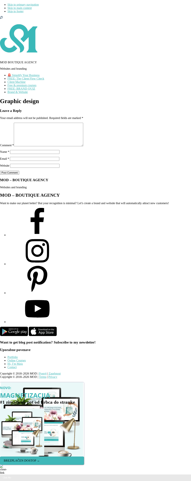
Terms (42, 376)
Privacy (52, 376)
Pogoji (43, 373)
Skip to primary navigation (23, 4)
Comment (7, 145)
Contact (12, 367)
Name (4, 151)
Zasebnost (55, 373)
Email (4, 158)
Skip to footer (15, 11)
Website (4, 165)
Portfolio (12, 357)
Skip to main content (19, 8)
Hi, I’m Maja (15, 363)
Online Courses (16, 360)
